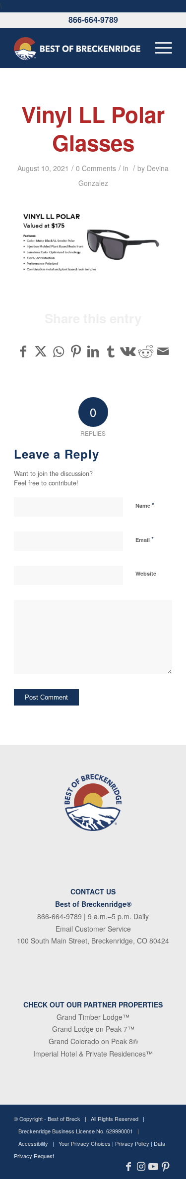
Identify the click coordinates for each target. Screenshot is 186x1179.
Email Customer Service (93, 929)
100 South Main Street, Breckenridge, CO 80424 (93, 940)
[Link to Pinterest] (166, 1166)
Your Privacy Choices (85, 1143)
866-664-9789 (93, 19)
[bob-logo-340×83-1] (77, 47)
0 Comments (96, 168)
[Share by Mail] (163, 351)
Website (145, 573)
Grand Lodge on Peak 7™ (93, 1029)
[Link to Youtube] (153, 1166)
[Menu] (158, 47)
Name (144, 505)
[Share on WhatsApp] (58, 351)
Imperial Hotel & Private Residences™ (93, 1054)
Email (144, 539)
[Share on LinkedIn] (93, 351)
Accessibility (33, 1143)
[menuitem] (158, 47)
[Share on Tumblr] (110, 351)
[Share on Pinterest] (75, 351)
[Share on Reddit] (145, 351)
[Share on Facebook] (23, 351)
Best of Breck (64, 1118)
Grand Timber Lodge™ (93, 1017)
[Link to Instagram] (141, 1166)
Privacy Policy (132, 1143)
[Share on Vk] (128, 351)
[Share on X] (40, 351)
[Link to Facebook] (129, 1166)
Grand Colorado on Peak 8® (93, 1041)
